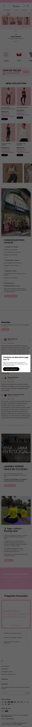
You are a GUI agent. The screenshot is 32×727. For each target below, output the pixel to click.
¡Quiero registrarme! (11, 369)
